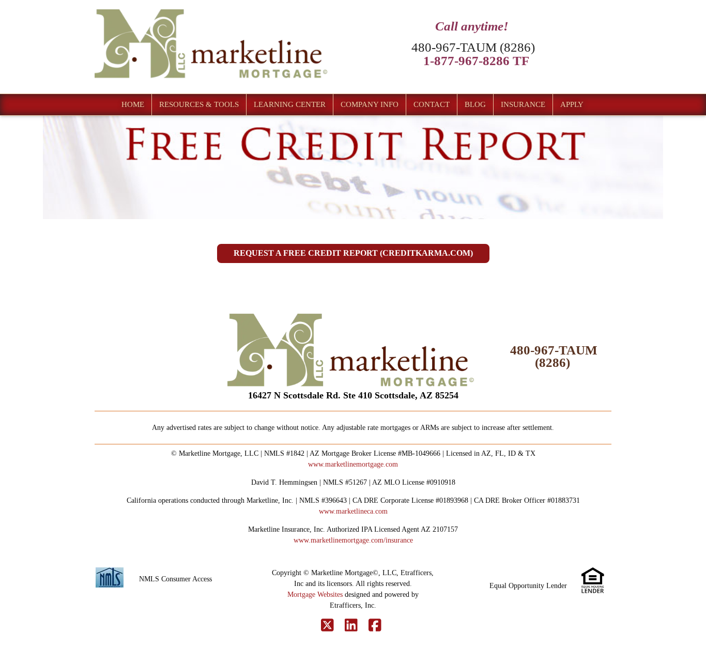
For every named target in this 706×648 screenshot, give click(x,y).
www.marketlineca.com (353, 511)
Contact (431, 104)
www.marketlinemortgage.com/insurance (353, 540)
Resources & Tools (199, 104)
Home (132, 104)
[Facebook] (375, 626)
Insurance (523, 104)
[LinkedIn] (351, 626)
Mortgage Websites (315, 594)
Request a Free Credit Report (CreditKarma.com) (353, 253)
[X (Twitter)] (327, 626)
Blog (475, 104)
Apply (572, 104)
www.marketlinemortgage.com (353, 464)
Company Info (369, 104)
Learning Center (290, 104)
